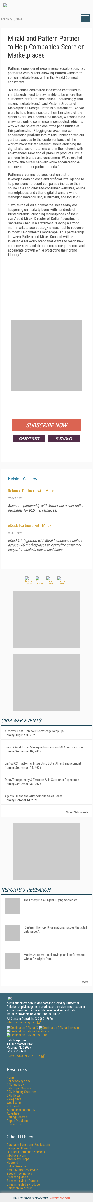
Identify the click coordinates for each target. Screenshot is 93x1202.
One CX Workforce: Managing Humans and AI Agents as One (44, 747)
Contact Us (14, 1124)
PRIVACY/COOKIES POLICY (23, 1056)
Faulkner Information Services (26, 1152)
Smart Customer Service (22, 1170)
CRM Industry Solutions (22, 1092)
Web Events (14, 1102)
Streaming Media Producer (24, 1184)
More (85, 982)
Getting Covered (17, 1117)
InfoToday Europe (18, 1159)
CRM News (14, 1095)
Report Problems (17, 1121)
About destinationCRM (21, 1110)
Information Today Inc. (21, 1022)
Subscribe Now (46, 425)
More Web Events (77, 812)
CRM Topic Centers (19, 1088)
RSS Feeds (14, 1106)
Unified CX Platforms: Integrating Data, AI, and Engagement (43, 764)
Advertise (13, 1113)
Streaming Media (17, 1177)
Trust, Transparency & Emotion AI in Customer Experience (42, 780)
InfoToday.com (16, 1155)
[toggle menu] (85, 18)
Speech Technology (19, 1173)
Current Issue (29, 438)
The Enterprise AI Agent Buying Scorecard (50, 900)
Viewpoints (14, 1099)
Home (10, 1077)
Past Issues (64, 438)
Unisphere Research (20, 1188)
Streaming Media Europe (22, 1181)
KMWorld (12, 1163)
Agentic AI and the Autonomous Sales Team (33, 796)
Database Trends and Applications (29, 1144)
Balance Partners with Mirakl (32, 490)
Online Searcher (17, 1166)
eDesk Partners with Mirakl (30, 525)
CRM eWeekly (15, 1084)
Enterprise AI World (19, 1148)
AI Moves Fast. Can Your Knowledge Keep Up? (34, 731)
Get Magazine (19, 1081)
